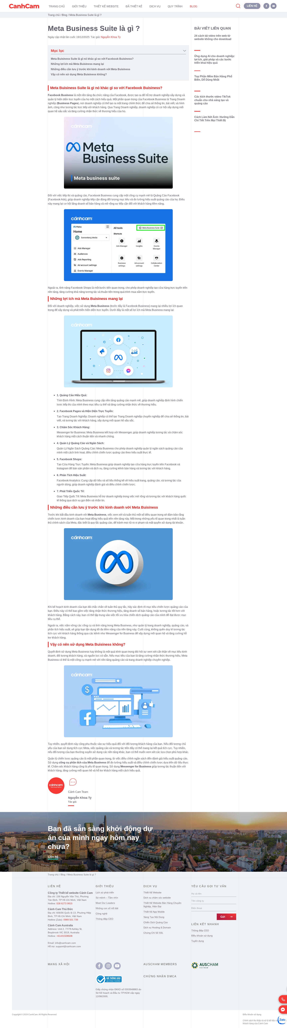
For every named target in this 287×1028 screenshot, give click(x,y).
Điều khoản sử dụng (202, 935)
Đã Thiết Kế (134, 6)
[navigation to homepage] (24, 6)
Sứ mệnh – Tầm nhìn (107, 897)
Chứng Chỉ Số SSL (153, 932)
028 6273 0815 (64, 903)
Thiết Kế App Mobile (154, 911)
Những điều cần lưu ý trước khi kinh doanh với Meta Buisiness (90, 69)
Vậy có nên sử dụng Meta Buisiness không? (79, 74)
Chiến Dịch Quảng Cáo (156, 922)
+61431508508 (64, 936)
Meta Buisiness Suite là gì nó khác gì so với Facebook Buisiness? (92, 58)
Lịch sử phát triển (105, 892)
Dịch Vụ (155, 6)
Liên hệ (53, 856)
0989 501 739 (70, 919)
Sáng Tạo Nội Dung (154, 917)
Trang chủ (54, 14)
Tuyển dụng (197, 941)
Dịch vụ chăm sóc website (157, 897)
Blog (193, 6)
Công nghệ (101, 913)
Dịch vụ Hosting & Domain (157, 927)
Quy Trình (175, 6)
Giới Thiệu (79, 6)
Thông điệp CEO (104, 919)
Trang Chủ (57, 6)
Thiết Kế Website (106, 6)
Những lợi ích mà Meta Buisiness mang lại (77, 63)
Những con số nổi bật (107, 908)
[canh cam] (99, 965)
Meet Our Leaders (105, 903)
